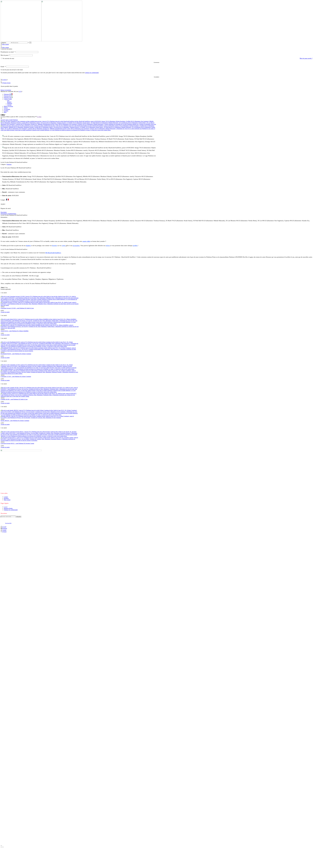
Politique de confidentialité (11, 510)
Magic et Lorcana (8, 106)
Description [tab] (4, 212)
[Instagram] (1, 115)
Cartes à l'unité (9, 120)
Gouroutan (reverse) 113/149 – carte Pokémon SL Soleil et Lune (17, 308)
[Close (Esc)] (1, 845)
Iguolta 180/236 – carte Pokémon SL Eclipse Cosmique (15, 420)
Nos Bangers (9, 101)
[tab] (156, 212)
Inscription (156, 77)
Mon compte (7, 499)
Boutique (6, 498)
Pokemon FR (7, 94)
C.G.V (5, 507)
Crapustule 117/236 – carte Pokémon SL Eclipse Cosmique (16, 376)
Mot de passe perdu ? (306, 58)
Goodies (6, 110)
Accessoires (7, 109)
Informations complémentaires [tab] (8, 213)
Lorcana (9, 105)
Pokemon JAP (8, 97)
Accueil (3, 120)
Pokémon (9, 103)
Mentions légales (8, 508)
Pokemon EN (7, 96)
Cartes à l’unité (8, 99)
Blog (5, 112)
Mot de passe (5, 55)
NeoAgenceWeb (8, 523)
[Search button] (30, 43)
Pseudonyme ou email (8, 52)
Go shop (39, 116)
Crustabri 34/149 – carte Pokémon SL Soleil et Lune (14, 399)
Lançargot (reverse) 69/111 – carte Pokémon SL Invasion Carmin (17, 443)
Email (3, 66)
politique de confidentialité (92, 72)
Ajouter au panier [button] (5, 312)
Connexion (156, 62)
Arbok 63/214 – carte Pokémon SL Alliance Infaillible (14, 331)
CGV (20, 91)
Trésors (6, 107)
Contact (6, 497)
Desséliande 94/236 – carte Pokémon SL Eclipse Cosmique (16, 353)
